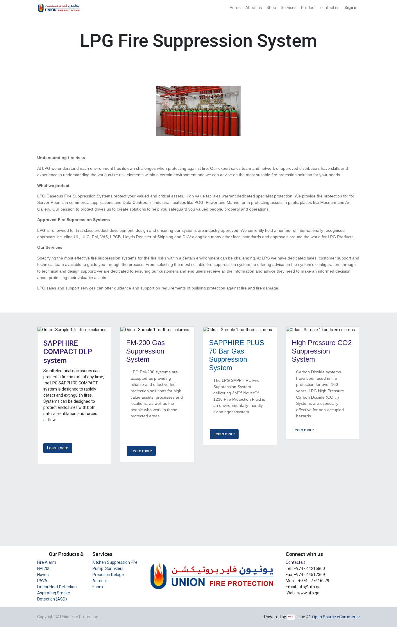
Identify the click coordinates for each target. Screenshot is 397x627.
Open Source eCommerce (336, 616)
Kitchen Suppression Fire (114, 562)
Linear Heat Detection (57, 586)
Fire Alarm (46, 562)
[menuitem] (235, 7)
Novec (43, 574)
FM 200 (44, 568)
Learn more (57, 448)
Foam (97, 586)
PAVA (42, 580)
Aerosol (99, 580)
